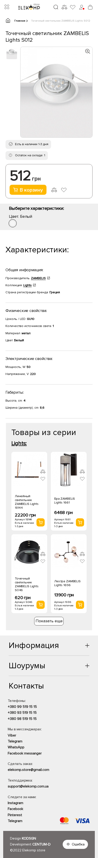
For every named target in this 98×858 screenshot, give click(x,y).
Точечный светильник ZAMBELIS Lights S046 (27, 584)
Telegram (15, 741)
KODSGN (29, 838)
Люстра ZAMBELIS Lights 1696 (67, 583)
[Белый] (12, 223)
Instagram (15, 803)
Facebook (15, 809)
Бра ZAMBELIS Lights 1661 (64, 500)
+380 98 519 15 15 (22, 718)
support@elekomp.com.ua (28, 786)
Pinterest (15, 815)
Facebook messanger (25, 753)
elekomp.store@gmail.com (28, 769)
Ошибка (78, 844)
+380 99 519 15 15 (22, 706)
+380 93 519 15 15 (22, 712)
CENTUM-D (41, 844)
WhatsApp (16, 747)
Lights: (19, 443)
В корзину (31, 190)
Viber (12, 735)
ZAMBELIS (38, 278)
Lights (27, 285)
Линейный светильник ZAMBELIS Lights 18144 (27, 502)
